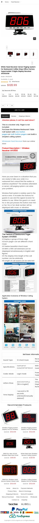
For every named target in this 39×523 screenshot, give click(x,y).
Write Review (16, 81)
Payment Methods (27, 488)
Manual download (8, 497)
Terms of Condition (27, 494)
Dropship (24, 500)
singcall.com (19, 520)
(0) (10, 81)
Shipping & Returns (24, 116)
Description (5, 116)
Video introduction (22, 497)
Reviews (13, 116)
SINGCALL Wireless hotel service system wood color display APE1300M (10, 481)
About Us (15, 488)
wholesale (33, 497)
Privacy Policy (12, 491)
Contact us (15, 500)
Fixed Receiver (15, 2)
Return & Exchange (25, 491)
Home (6, 2)
